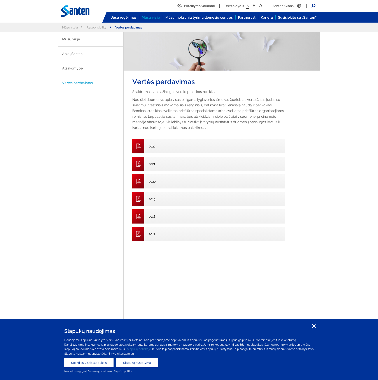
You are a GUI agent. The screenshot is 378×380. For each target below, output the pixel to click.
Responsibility (97, 27)
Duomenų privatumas (100, 371)
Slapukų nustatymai (137, 362)
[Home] (79, 11)
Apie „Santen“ (73, 54)
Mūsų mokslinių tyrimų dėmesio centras (199, 17)
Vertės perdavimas (77, 83)
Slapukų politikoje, (139, 349)
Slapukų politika (123, 371)
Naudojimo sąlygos (75, 371)
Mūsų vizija (151, 17)
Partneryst (247, 17)
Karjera (267, 17)
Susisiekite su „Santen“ (297, 17)
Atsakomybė (72, 68)
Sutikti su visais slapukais (89, 362)
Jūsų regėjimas (123, 17)
